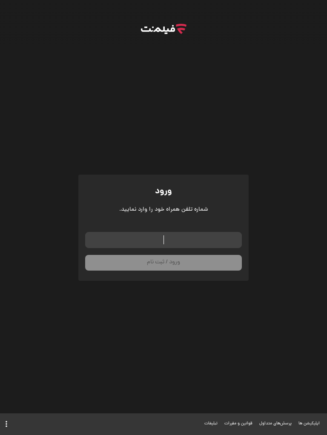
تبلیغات (211, 424)
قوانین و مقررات (238, 424)
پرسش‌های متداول (275, 424)
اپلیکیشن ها (309, 424)
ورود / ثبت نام (163, 262)
